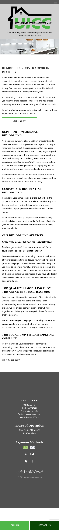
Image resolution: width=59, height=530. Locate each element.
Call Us (15, 525)
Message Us (44, 525)
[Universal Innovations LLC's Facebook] (33, 461)
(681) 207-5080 (32, 411)
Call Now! (19, 121)
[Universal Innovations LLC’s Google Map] (26, 461)
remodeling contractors (16, 97)
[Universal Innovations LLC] (29, 17)
